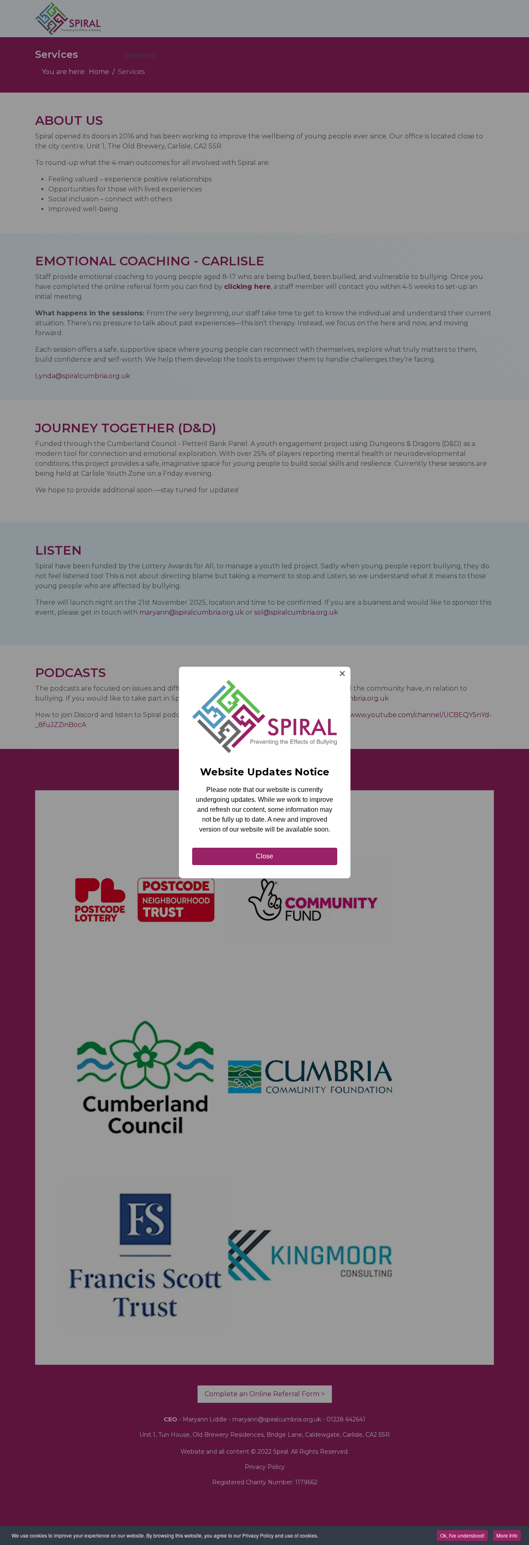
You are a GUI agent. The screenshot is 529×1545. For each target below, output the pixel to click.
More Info (506, 1535)
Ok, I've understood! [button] (462, 1535)
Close (264, 856)
